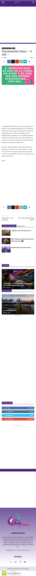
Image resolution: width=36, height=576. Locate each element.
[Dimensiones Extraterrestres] (6, 250)
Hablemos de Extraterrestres (21, 230)
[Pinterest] (17, 61)
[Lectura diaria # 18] (18, 304)
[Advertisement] (18, 25)
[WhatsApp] (21, 61)
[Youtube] (25, 562)
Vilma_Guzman (6, 287)
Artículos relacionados (9, 226)
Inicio (3, 45)
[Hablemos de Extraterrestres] (6, 233)
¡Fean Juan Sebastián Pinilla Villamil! (26, 219)
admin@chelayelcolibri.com (22, 550)
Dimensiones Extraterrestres (21, 247)
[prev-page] (3, 256)
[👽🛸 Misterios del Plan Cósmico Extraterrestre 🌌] (6, 241)
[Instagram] (15, 562)
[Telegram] (25, 61)
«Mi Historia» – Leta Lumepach (7, 219)
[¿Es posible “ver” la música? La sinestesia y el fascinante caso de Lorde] (18, 279)
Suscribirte (30, 419)
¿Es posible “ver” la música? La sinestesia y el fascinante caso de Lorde (17, 284)
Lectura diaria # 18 (9, 310)
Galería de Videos (4, 243)
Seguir (31, 411)
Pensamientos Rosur (11, 45)
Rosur (13, 48)
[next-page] (6, 256)
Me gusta (30, 408)
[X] (13, 61)
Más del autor (21, 226)
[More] (29, 61)
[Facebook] (9, 61)
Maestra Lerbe (6, 312)
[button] (3, 2)
